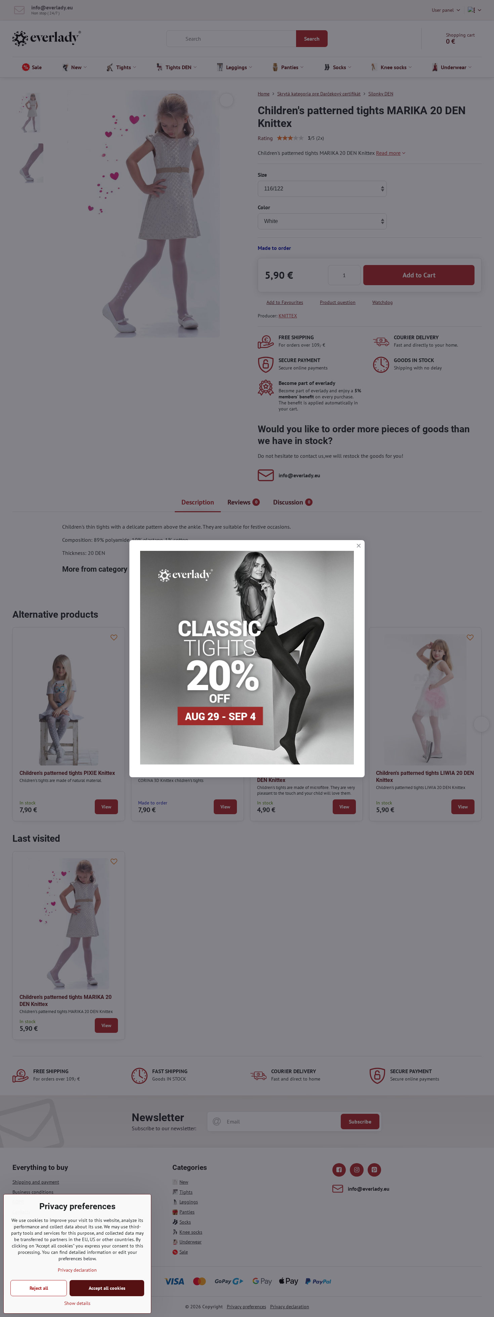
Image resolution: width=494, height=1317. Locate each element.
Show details (77, 1303)
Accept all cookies (107, 1288)
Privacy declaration (77, 1270)
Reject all (39, 1288)
